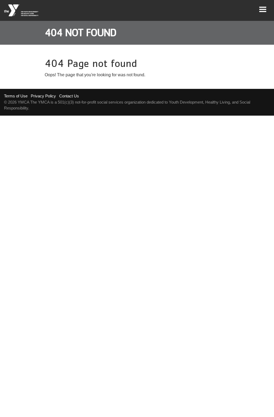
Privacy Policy (43, 96)
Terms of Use (16, 96)
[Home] (21, 10)
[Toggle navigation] (263, 9)
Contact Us (69, 96)
